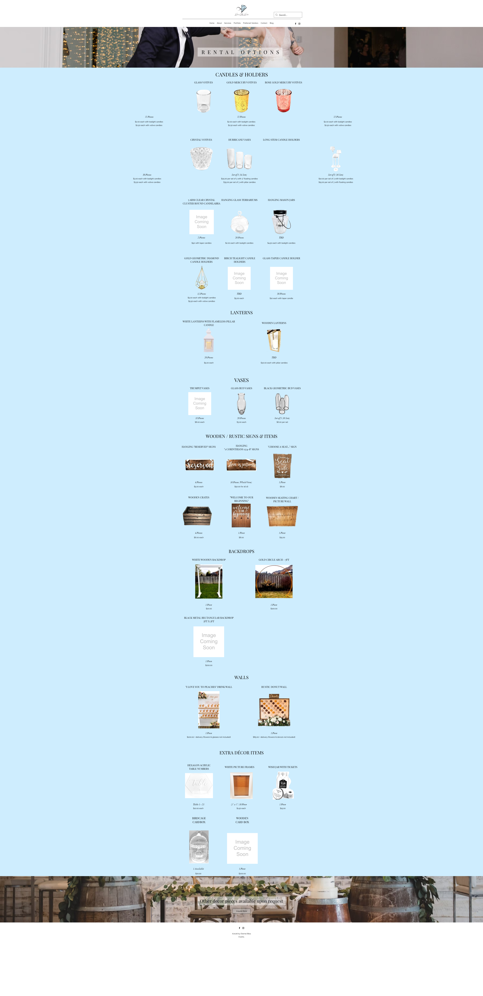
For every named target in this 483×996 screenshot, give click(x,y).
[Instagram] (299, 23)
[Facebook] (295, 23)
